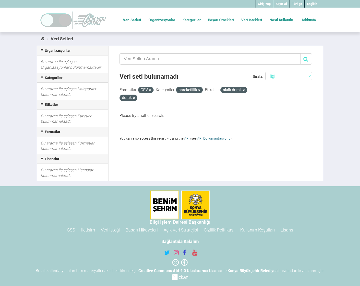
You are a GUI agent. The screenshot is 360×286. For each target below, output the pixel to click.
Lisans (287, 229)
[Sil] (150, 90)
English (312, 4)
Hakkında (308, 20)
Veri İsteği (110, 229)
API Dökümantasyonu (213, 138)
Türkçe (297, 4)
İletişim (88, 229)
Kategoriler (191, 20)
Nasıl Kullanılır (281, 20)
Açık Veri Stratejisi (181, 229)
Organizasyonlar (161, 20)
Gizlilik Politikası (219, 229)
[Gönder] (306, 59)
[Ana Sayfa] (42, 38)
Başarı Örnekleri (221, 20)
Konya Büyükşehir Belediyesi (253, 270)
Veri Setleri (132, 20)
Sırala (257, 76)
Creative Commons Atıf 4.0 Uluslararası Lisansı (180, 270)
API (187, 138)
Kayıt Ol (281, 4)
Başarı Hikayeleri (142, 229)
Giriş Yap (264, 4)
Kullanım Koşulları (257, 229)
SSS (71, 229)
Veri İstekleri (251, 20)
